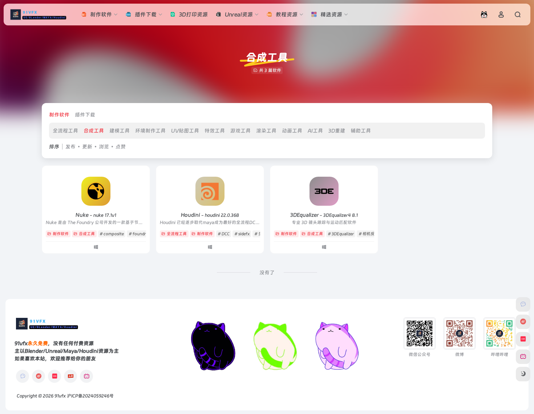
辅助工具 (361, 131)
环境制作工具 (150, 131)
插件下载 (85, 115)
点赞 (121, 146)
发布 (70, 146)
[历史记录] (484, 14)
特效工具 (215, 131)
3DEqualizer (324, 215)
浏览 (104, 146)
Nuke (96, 215)
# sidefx (242, 233)
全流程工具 (65, 131)
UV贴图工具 (185, 131)
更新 (87, 146)
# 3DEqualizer (341, 233)
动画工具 (292, 131)
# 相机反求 (369, 233)
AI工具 (315, 131)
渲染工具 (266, 131)
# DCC (224, 233)
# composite (112, 233)
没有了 (267, 272)
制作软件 (59, 115)
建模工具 (119, 131)
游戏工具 (240, 131)
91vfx (60, 395)
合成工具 (94, 131)
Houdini (210, 215)
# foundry (138, 233)
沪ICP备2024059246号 (90, 395)
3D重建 (336, 131)
